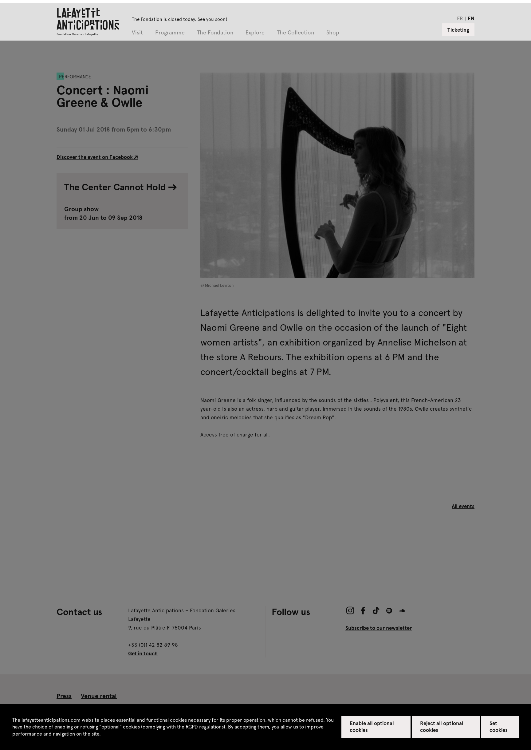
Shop (332, 33)
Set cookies (499, 726)
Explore (255, 33)
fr (460, 18)
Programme (170, 33)
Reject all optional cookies (441, 726)
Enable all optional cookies (372, 726)
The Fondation (215, 33)
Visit (137, 33)
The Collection (295, 33)
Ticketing (458, 29)
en (471, 18)
